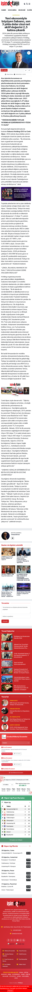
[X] (11, 940)
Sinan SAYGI (13, 700)
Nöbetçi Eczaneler (10, 950)
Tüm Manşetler (23, 959)
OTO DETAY (12, 976)
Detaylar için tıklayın (16, 840)
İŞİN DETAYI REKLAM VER (10, 972)
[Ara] (27, 4)
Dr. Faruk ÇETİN (15, 717)
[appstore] (11, 944)
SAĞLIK (19, 976)
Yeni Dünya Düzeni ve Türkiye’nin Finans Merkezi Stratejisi (20, 720)
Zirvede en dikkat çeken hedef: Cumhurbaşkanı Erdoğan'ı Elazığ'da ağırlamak (23, 559)
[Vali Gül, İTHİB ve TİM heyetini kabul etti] (8, 569)
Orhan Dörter (9, 74)
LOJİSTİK (28, 974)
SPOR (16, 978)
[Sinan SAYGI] (4, 702)
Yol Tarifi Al (17, 753)
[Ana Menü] (29, 4)
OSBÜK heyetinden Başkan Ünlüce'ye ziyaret (7, 558)
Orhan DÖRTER (15, 708)
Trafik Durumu (22, 954)
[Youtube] (17, 940)
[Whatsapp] (20, 940)
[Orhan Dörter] (5, 536)
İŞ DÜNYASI (16, 15)
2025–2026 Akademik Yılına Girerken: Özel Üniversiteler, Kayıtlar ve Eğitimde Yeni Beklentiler (19, 728)
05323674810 (17, 930)
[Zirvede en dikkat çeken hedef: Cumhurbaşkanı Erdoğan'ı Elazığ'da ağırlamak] (24, 551)
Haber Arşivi (22, 964)
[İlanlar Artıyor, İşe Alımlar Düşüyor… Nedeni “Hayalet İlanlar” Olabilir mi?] (8, 587)
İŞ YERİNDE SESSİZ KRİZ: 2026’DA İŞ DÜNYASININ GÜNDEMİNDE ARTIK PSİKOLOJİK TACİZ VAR (23, 577)
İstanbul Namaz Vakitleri (8, 955)
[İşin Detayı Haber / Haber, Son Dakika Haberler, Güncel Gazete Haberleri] (10, 4)
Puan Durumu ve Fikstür (8, 960)
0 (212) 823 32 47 (8, 753)
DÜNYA (21, 972)
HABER (3, 10)
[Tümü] (30, 697)
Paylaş (5, 70)
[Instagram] (14, 940)
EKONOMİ (21, 10)
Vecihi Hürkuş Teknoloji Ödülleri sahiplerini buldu (23, 594)
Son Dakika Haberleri (6, 965)
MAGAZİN (5, 976)
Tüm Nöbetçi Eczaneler (16, 772)
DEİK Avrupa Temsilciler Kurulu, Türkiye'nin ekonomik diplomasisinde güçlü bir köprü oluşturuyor (19, 704)
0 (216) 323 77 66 (8, 764)
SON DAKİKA (12, 10)
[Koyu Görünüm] (24, 4)
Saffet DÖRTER (15, 725)
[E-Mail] (12, 538)
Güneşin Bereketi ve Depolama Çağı (19, 712)
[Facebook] (8, 940)
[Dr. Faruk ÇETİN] (4, 719)
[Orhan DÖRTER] (4, 711)
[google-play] (20, 944)
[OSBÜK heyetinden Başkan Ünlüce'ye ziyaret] (8, 551)
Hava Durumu (22, 950)
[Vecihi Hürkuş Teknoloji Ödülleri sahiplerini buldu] (24, 587)
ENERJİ (9, 974)
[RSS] (23, 940)
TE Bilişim (20, 982)
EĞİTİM (26, 972)
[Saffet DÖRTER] (4, 727)
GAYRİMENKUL (16, 974)
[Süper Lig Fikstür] (30, 846)
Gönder (5, 621)
